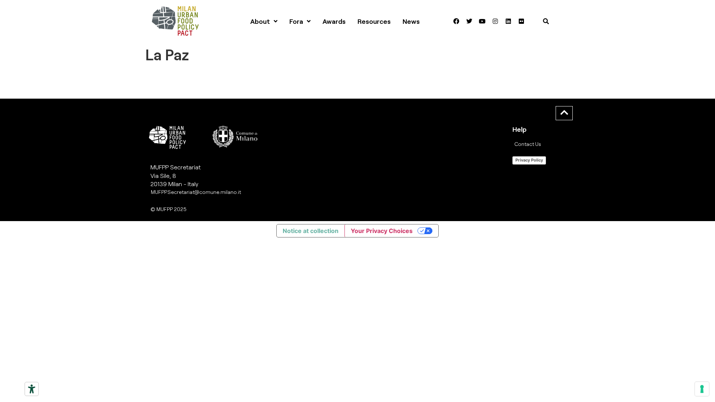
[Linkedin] (508, 21)
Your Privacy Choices (382, 230)
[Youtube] (482, 21)
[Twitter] (469, 21)
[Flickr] (521, 21)
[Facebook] (456, 21)
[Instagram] (495, 21)
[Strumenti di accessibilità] (32, 389)
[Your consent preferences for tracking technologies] (702, 389)
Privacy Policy (529, 160)
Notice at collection (311, 230)
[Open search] (546, 21)
